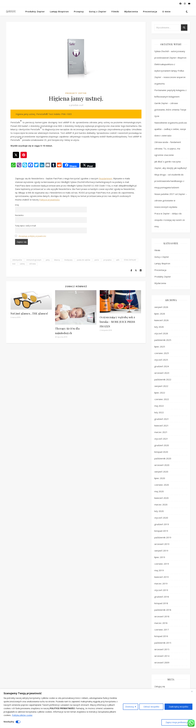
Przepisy (79, 11)
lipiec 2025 (159, 346)
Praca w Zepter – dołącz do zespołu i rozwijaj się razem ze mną (169, 220)
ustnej (22, 264)
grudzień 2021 (161, 419)
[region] (98, 708)
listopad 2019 (161, 530)
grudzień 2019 (161, 524)
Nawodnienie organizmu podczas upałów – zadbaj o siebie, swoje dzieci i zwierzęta (170, 129)
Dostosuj (129, 706)
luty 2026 (159, 326)
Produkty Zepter (35, 11)
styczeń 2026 (161, 333)
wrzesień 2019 (161, 544)
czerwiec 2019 (161, 563)
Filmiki (115, 11)
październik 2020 (162, 458)
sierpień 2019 (161, 550)
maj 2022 (159, 405)
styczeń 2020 (161, 517)
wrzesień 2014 (161, 655)
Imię (17, 205)
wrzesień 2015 (161, 649)
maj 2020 (159, 491)
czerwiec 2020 (161, 484)
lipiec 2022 (159, 392)
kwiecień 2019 (161, 576)
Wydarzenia (131, 11)
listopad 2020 (161, 451)
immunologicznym (33, 260)
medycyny (68, 260)
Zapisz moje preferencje (177, 722)
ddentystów (17, 260)
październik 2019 (162, 537)
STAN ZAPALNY (130, 260)
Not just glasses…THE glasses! (29, 313)
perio (97, 260)
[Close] (193, 691)
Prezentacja (150, 11)
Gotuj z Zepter (97, 11)
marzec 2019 (160, 583)
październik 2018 (162, 609)
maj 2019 (159, 570)
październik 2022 (162, 379)
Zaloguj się (159, 686)
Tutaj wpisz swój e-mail (25, 225)
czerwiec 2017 (161, 629)
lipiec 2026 (159, 313)
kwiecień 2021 (161, 425)
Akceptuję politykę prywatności (32, 236)
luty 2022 (159, 412)
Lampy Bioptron (59, 11)
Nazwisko (19, 215)
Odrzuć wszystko (151, 706)
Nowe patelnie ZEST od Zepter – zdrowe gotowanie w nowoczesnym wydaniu (170, 200)
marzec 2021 (160, 432)
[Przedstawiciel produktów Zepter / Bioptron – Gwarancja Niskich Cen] (11, 11)
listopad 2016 (161, 636)
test (13, 264)
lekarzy (57, 260)
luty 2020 (159, 511)
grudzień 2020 (161, 445)
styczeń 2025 (161, 359)
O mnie (166, 11)
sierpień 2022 (161, 386)
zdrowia (32, 264)
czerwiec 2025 (161, 353)
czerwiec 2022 (161, 399)
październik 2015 (162, 642)
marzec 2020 (160, 504)
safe (117, 260)
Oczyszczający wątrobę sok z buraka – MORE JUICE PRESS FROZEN (117, 321)
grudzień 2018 (161, 596)
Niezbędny (9, 721)
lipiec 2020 (159, 478)
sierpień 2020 (161, 471)
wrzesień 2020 (161, 465)
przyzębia (107, 260)
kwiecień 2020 (161, 497)
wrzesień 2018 (161, 616)
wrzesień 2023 (161, 372)
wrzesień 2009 (161, 662)
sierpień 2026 (161, 307)
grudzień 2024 (161, 366)
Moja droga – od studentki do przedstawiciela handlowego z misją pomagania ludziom (169, 181)
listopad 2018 (161, 603)
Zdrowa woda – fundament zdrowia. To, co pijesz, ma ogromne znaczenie (167, 148)
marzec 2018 (160, 623)
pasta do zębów (83, 260)
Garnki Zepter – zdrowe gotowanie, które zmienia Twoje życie (170, 109)
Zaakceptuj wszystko (178, 706)
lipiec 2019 (159, 557)
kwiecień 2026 (161, 320)
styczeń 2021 (161, 438)
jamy (48, 260)
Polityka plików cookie (22, 715)
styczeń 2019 (161, 590)
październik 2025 (162, 340)
